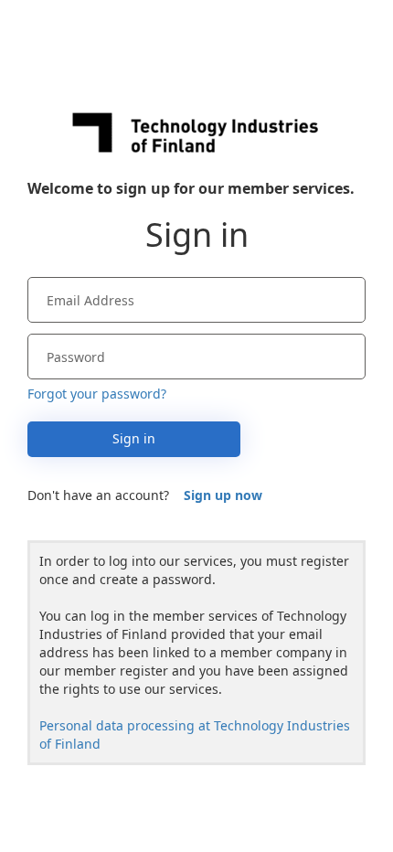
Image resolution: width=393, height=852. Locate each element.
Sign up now (223, 495)
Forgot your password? (96, 393)
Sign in (133, 438)
